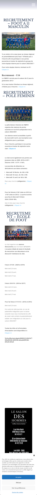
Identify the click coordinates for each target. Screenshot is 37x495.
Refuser (18, 483)
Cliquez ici (5, 69)
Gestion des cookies (17, 492)
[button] (34, 455)
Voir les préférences (18, 488)
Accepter (18, 477)
